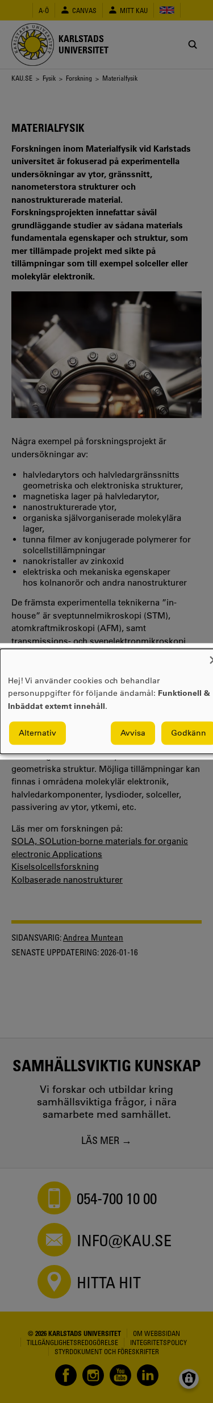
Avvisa (132, 733)
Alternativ (37, 733)
